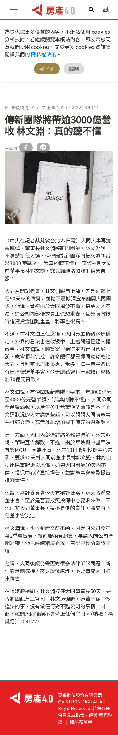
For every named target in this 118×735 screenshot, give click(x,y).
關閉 (74, 69)
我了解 (46, 69)
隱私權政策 (43, 54)
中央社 (43, 107)
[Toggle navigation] (14, 9)
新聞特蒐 (20, 107)
